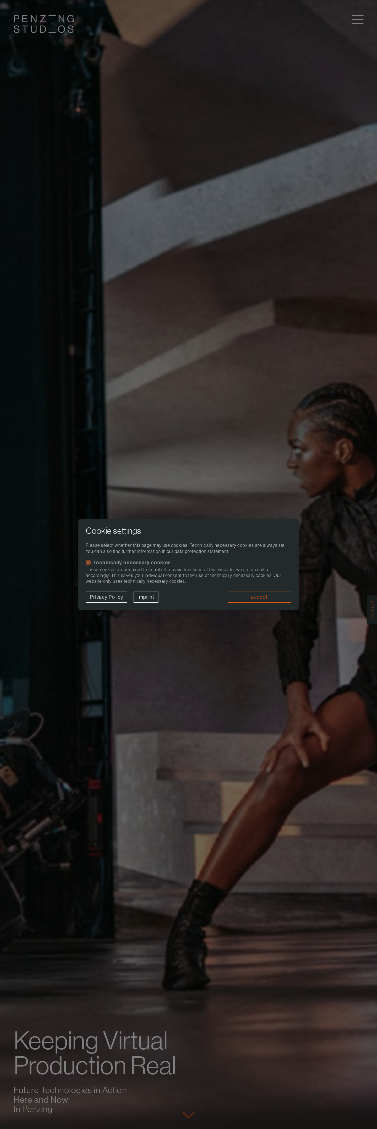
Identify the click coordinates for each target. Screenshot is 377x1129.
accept (259, 597)
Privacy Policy (106, 597)
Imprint (145, 597)
